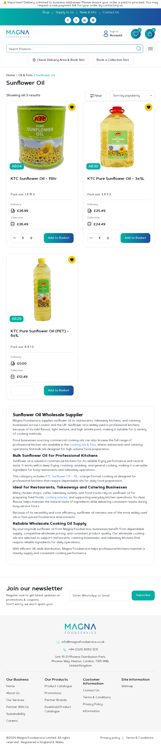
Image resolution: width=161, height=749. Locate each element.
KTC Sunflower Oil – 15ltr (34, 179)
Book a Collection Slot (113, 60)
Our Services (15, 700)
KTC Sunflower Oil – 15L (61, 476)
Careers (12, 721)
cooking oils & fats (83, 445)
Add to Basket (58, 390)
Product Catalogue (58, 686)
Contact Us (111, 12)
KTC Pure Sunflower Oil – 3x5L (115, 179)
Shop (45, 12)
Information (91, 711)
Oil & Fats (25, 75)
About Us (12, 693)
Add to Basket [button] (58, 238)
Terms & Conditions (97, 697)
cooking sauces (56, 497)
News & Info (88, 12)
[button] (95, 96)
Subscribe (143, 595)
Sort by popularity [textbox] (126, 95)
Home (10, 75)
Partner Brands (56, 700)
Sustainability (15, 714)
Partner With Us (17, 707)
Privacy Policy (93, 704)
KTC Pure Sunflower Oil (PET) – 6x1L (40, 334)
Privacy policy (110, 738)
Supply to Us (65, 12)
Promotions (53, 693)
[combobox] (132, 95)
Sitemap (127, 686)
